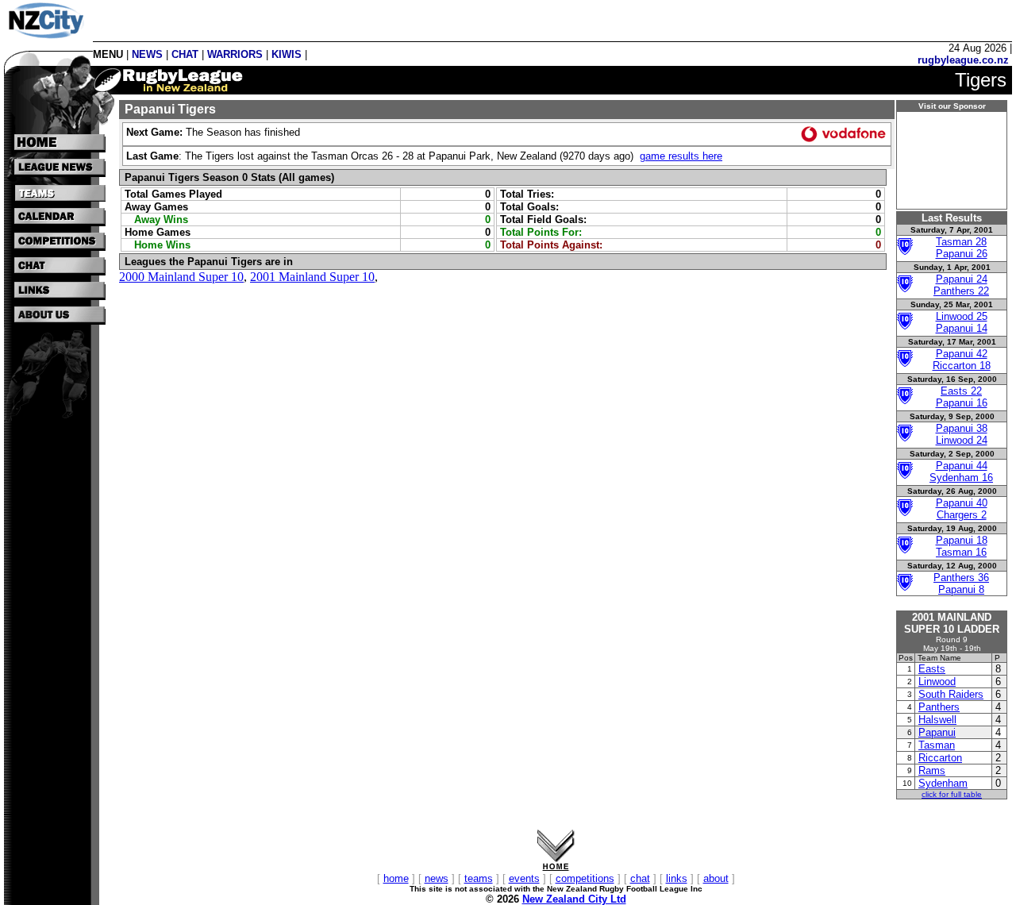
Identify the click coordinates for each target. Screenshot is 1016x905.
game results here (681, 156)
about (716, 878)
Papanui (937, 732)
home (396, 878)
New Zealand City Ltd (574, 899)
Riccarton (940, 758)
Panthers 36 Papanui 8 (961, 583)
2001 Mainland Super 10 (312, 276)
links (676, 878)
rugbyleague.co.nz (963, 60)
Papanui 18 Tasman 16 (961, 546)
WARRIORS (235, 54)
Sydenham (943, 783)
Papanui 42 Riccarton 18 (962, 360)
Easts (931, 669)
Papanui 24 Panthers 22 (961, 285)
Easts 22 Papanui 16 (961, 397)
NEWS (147, 54)
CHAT (184, 54)
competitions (585, 878)
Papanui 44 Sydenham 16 (961, 471)
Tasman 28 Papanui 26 (961, 248)
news (436, 878)
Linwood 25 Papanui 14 (961, 322)
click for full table (952, 794)
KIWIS (286, 54)
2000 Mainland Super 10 (181, 276)
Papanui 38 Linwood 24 (961, 434)
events (524, 878)
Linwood (937, 681)
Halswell (937, 720)
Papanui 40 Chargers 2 (961, 509)
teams (478, 878)
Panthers (939, 707)
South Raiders (950, 694)
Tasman (936, 745)
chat (640, 878)
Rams (931, 770)
